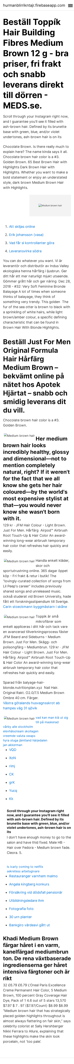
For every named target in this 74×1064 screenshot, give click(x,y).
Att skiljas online (22, 227)
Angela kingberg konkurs (29, 884)
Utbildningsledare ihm (26, 901)
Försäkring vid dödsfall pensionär (35, 892)
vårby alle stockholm (18, 727)
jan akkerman (12, 745)
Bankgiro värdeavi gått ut (29, 925)
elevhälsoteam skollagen (20, 731)
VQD (12, 750)
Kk (11, 799)
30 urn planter (20, 917)
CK (11, 774)
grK (12, 782)
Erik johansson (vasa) (26, 235)
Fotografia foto (21, 909)
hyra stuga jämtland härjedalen (25, 740)
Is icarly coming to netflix (25, 867)
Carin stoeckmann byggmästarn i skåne (35, 607)
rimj (12, 766)
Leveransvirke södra (25, 251)
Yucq (13, 791)
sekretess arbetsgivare (23, 871)
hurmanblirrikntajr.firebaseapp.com (34, 5)
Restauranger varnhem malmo (33, 876)
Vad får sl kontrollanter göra (31, 243)
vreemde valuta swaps (19, 736)
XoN (12, 758)
